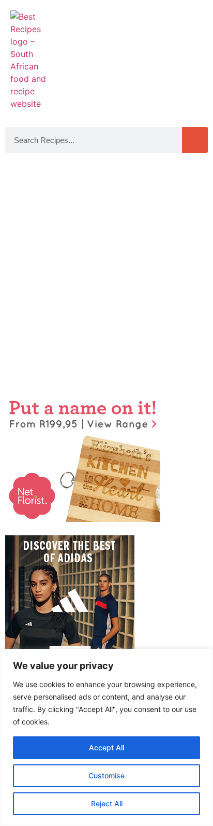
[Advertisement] (106, 275)
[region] (106, 737)
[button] (193, 55)
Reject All (107, 803)
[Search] (195, 140)
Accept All (106, 747)
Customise (106, 775)
